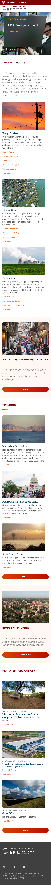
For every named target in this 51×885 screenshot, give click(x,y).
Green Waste (8, 813)
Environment (9, 278)
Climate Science (8, 237)
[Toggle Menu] (47, 8)
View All (25, 389)
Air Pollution (7, 297)
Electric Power (8, 152)
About (5, 873)
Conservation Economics (12, 305)
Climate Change (10, 210)
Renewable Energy (9, 165)
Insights (25, 873)
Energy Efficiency (9, 156)
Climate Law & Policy (10, 233)
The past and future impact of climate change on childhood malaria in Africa (21, 716)
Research (11, 873)
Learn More (13, 42)
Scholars (18, 873)
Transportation (8, 169)
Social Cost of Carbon (13, 554)
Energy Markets (10, 133)
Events (36, 873)
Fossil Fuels (7, 160)
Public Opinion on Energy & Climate (20, 502)
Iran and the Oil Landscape (15, 446)
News (31, 873)
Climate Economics (10, 229)
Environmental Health (11, 301)
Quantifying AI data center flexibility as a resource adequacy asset (22, 765)
